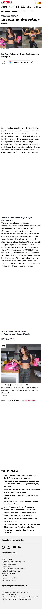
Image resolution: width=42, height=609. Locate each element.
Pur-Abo (4, 575)
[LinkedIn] (19, 547)
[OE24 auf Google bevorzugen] (32, 62)
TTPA (3, 601)
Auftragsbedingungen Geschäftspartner (15, 592)
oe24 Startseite (7, 559)
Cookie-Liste (6, 566)
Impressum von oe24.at (9, 578)
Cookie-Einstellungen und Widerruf (13, 569)
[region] (21, 370)
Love (23, 7)
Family (29, 7)
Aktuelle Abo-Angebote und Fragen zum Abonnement (20, 597)
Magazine (7, 11)
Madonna (14, 11)
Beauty (11, 7)
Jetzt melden (30, 400)
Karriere (37, 7)
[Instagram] (8, 547)
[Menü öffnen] (40, 7)
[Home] (2, 11)
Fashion (4, 7)
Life (17, 7)
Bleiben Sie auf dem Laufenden (13, 540)
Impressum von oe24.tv (9, 580)
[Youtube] (14, 547)
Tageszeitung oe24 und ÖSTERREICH (14, 585)
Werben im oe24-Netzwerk (11, 571)
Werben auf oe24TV (8, 573)
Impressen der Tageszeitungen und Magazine (17, 599)
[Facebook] (3, 547)
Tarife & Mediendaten (9, 594)
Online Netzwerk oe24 (9, 553)
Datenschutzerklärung (9, 564)
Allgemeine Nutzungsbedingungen (13, 562)
